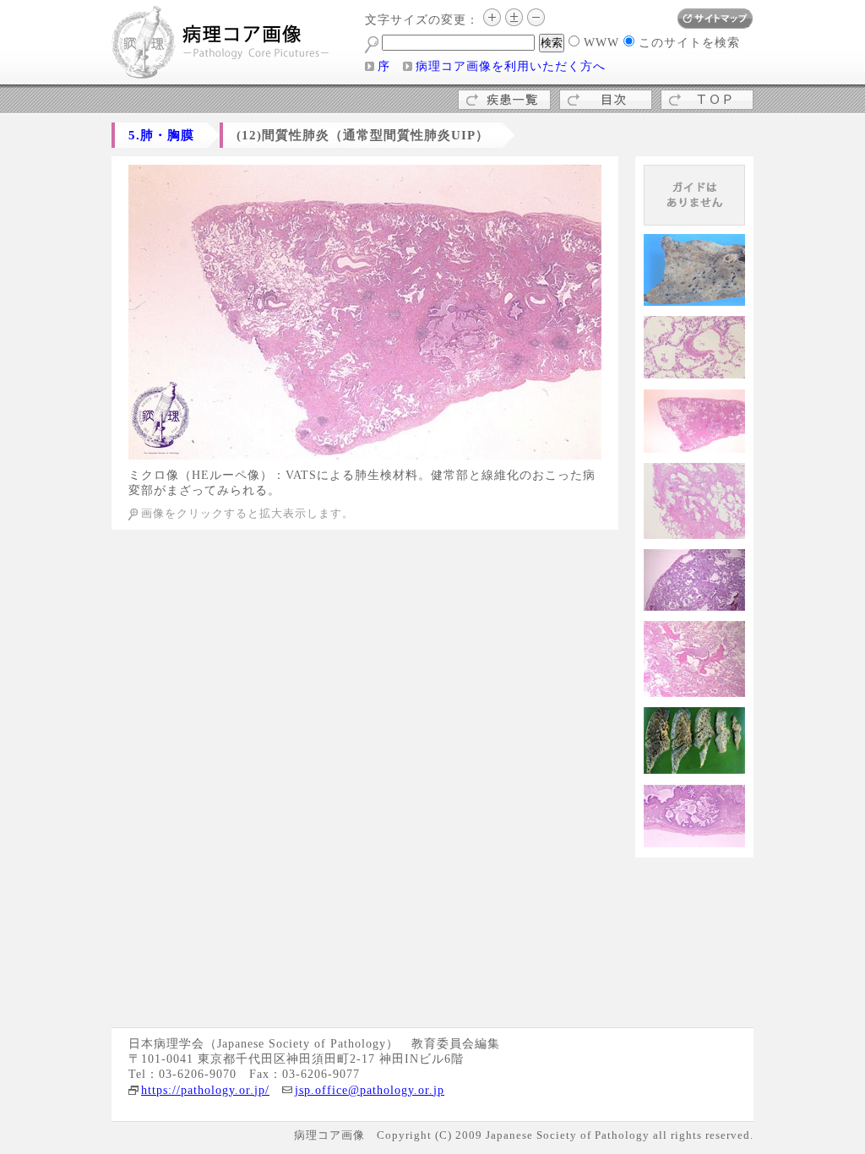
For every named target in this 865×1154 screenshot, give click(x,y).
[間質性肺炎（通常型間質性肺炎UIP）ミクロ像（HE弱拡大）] (694, 532)
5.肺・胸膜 (161, 135)
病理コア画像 (221, 44)
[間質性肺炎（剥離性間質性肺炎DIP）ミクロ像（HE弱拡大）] (694, 604)
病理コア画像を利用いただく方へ (511, 66)
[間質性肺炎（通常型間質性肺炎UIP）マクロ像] (364, 453)
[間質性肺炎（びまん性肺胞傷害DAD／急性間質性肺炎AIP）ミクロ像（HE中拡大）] (694, 372)
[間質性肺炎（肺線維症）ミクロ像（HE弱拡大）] (694, 841)
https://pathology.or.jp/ (205, 1090)
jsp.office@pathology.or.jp (369, 1090)
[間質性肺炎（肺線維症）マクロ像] (694, 767)
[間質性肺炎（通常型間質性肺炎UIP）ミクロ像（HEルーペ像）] (694, 446)
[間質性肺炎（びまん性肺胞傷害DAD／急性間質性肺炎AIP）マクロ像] (694, 299)
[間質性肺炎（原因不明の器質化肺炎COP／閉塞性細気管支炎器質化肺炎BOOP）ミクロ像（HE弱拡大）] (694, 690)
